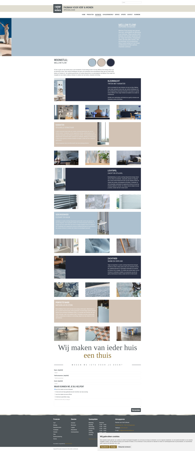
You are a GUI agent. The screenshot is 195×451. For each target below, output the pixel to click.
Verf (54, 423)
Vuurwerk (137, 14)
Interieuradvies (75, 432)
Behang (55, 425)
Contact (130, 14)
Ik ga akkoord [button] (104, 446)
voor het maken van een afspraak (64, 389)
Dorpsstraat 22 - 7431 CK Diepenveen (125, 425)
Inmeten (73, 423)
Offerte (123, 14)
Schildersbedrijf (108, 14)
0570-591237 (124, 428)
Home (83, 14)
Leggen (73, 427)
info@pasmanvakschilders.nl (126, 430)
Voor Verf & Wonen (68, 443)
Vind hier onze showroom (95, 439)
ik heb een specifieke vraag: (63, 397)
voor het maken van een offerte (64, 394)
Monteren (73, 425)
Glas (54, 434)
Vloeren (55, 432)
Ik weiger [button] (113, 446)
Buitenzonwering (57, 436)
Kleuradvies (74, 429)
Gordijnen (55, 429)
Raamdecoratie (57, 427)
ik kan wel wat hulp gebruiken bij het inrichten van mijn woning (72, 392)
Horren (55, 439)
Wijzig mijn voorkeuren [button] (124, 446)
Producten (90, 14)
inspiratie (98, 14)
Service (117, 14)
